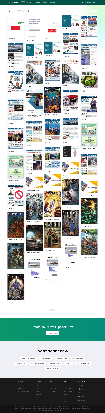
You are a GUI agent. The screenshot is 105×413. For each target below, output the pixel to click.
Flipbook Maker (74, 408)
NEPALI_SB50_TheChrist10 (70, 238)
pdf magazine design (78, 358)
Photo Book (38, 394)
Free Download (52, 333)
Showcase (37, 2)
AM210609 (29, 145)
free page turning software (37, 363)
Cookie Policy (53, 391)
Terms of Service (68, 391)
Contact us (66, 397)
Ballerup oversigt (67, 175)
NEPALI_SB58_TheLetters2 (70, 207)
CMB (46, 38)
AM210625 (47, 83)
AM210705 (84, 40)
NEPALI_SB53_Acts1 (14, 271)
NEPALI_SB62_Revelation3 (15, 239)
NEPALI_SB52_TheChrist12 (33, 252)
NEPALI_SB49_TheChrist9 (88, 257)
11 (52, 310)
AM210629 (84, 68)
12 (55, 310)
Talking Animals (59, 406)
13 (59, 310)
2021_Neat (29, 282)
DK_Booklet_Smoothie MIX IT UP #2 (89, 90)
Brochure (38, 388)
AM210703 (11, 66)
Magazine (38, 385)
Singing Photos (32, 408)
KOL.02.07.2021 (49, 55)
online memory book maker (52, 368)
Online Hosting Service (23, 391)
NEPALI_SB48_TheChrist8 (15, 302)
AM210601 (11, 208)
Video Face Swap (45, 406)
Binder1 (29, 86)
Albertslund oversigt (87, 195)
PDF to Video (25, 406)
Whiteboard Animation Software (44, 408)
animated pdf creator (21, 363)
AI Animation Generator (86, 406)
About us (66, 385)
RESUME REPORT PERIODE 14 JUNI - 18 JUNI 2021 (34, 116)
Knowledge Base (54, 385)
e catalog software (70, 363)
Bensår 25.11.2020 (68, 159)
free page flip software (61, 358)
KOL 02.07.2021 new (32, 57)
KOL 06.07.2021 (67, 28)
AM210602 (84, 178)
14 (62, 310)
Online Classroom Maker (84, 408)
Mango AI (31, 406)
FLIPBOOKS (39, 381)
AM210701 (66, 56)
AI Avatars (52, 406)
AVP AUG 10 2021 (13, 38)
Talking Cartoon (67, 406)
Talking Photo (37, 406)
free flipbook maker (45, 358)
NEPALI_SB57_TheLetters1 (88, 226)
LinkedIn (83, 400)
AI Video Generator (76, 406)
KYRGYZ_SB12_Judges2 (51, 114)
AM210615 (66, 114)
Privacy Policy (67, 388)
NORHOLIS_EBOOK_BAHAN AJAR (89, 149)
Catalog (37, 391)
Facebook (83, 389)
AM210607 (66, 142)
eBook (37, 397)
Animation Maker (56, 408)
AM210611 (11, 151)
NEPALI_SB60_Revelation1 (33, 221)
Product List (21, 385)
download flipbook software (28, 358)
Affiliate (66, 394)
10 (49, 310)
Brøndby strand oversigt (33, 190)
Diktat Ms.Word (30, 40)
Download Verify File (54, 388)
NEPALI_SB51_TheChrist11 (51, 250)
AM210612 (84, 119)
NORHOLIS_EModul (13, 180)
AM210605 (29, 173)
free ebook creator (85, 363)
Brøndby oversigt (49, 188)
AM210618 (11, 123)
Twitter (82, 392)
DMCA (65, 401)
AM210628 (11, 95)
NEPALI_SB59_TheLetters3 (52, 219)
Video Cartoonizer (24, 408)
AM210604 (48, 171)
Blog (82, 385)
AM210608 (47, 143)
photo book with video (55, 363)
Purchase (52, 2)
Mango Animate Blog (66, 408)
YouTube (83, 396)
